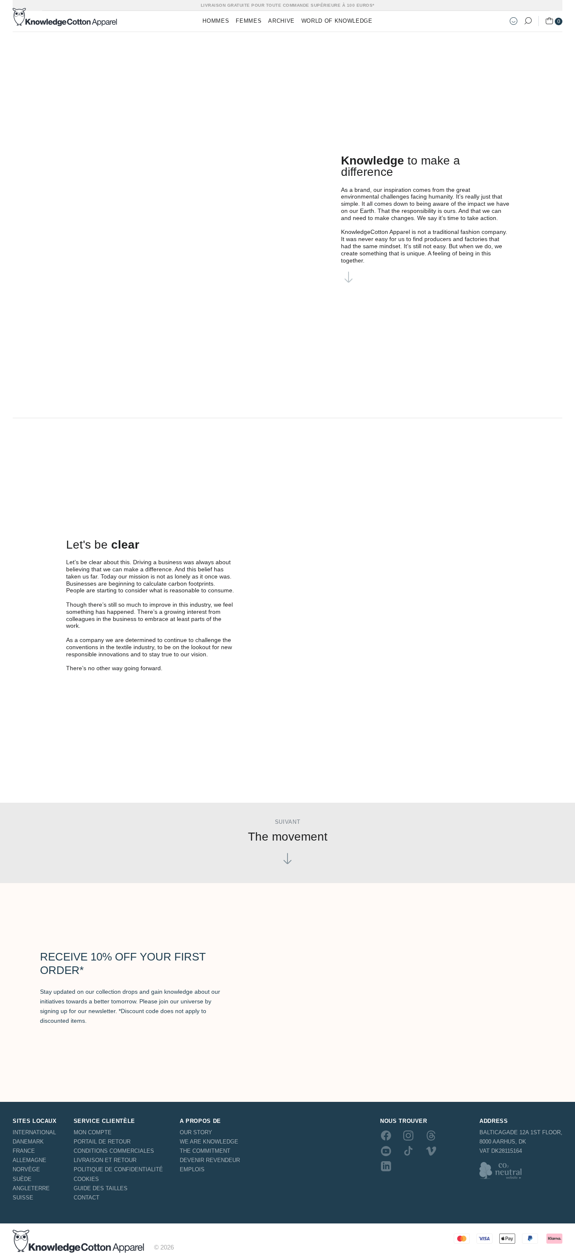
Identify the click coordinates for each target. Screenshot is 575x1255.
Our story (196, 1132)
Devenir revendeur (210, 1160)
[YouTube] (386, 1151)
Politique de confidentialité (118, 1169)
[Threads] (431, 1135)
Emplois (192, 1169)
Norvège (26, 1169)
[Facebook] (386, 1135)
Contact (86, 1197)
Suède (22, 1179)
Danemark (28, 1141)
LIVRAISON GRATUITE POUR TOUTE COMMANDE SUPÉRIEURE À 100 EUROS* (288, 5)
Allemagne (29, 1160)
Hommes (215, 21)
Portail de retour (102, 1141)
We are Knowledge (209, 1141)
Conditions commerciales (114, 1151)
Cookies (86, 1179)
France (24, 1151)
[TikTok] (408, 1151)
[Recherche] (528, 21)
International (34, 1132)
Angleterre (31, 1188)
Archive (281, 21)
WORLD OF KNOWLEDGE (337, 21)
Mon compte (93, 1132)
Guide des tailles (101, 1188)
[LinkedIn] (386, 1166)
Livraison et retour (105, 1160)
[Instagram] (408, 1135)
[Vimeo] (431, 1151)
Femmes (248, 21)
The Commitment (205, 1151)
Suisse (23, 1197)
